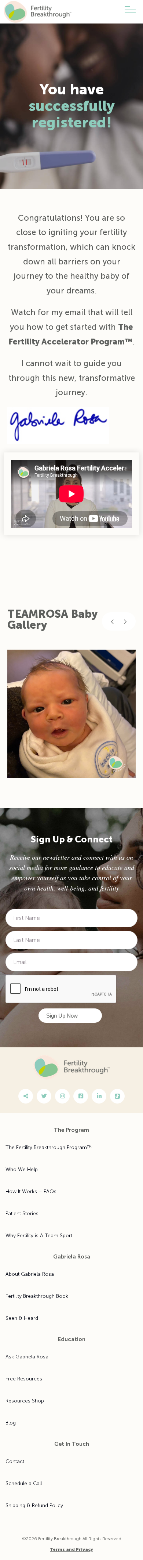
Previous (112, 621)
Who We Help (22, 1169)
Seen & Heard (22, 1318)
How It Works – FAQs (31, 1191)
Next (125, 621)
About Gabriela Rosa (30, 1274)
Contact (15, 1461)
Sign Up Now (62, 1015)
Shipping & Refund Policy (34, 1505)
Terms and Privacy (71, 1549)
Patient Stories (22, 1213)
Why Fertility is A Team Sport (39, 1235)
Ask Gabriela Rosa (27, 1357)
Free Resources (24, 1379)
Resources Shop (25, 1401)
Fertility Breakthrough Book (37, 1296)
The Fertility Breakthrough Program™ (49, 1147)
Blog (11, 1423)
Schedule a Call (24, 1483)
